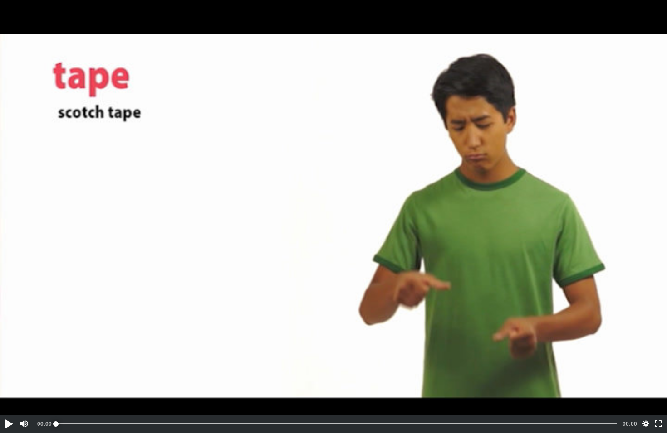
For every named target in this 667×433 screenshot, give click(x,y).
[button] (8, 424)
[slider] (336, 424)
